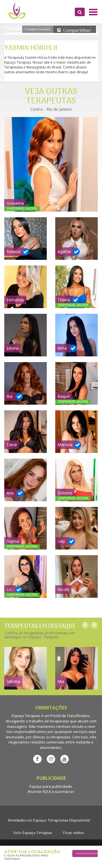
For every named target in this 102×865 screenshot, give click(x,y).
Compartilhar (77, 30)
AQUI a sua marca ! (58, 791)
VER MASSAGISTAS (87, 853)
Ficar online (73, 833)
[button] (80, 12)
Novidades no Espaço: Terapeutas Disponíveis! (49, 820)
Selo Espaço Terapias (33, 833)
